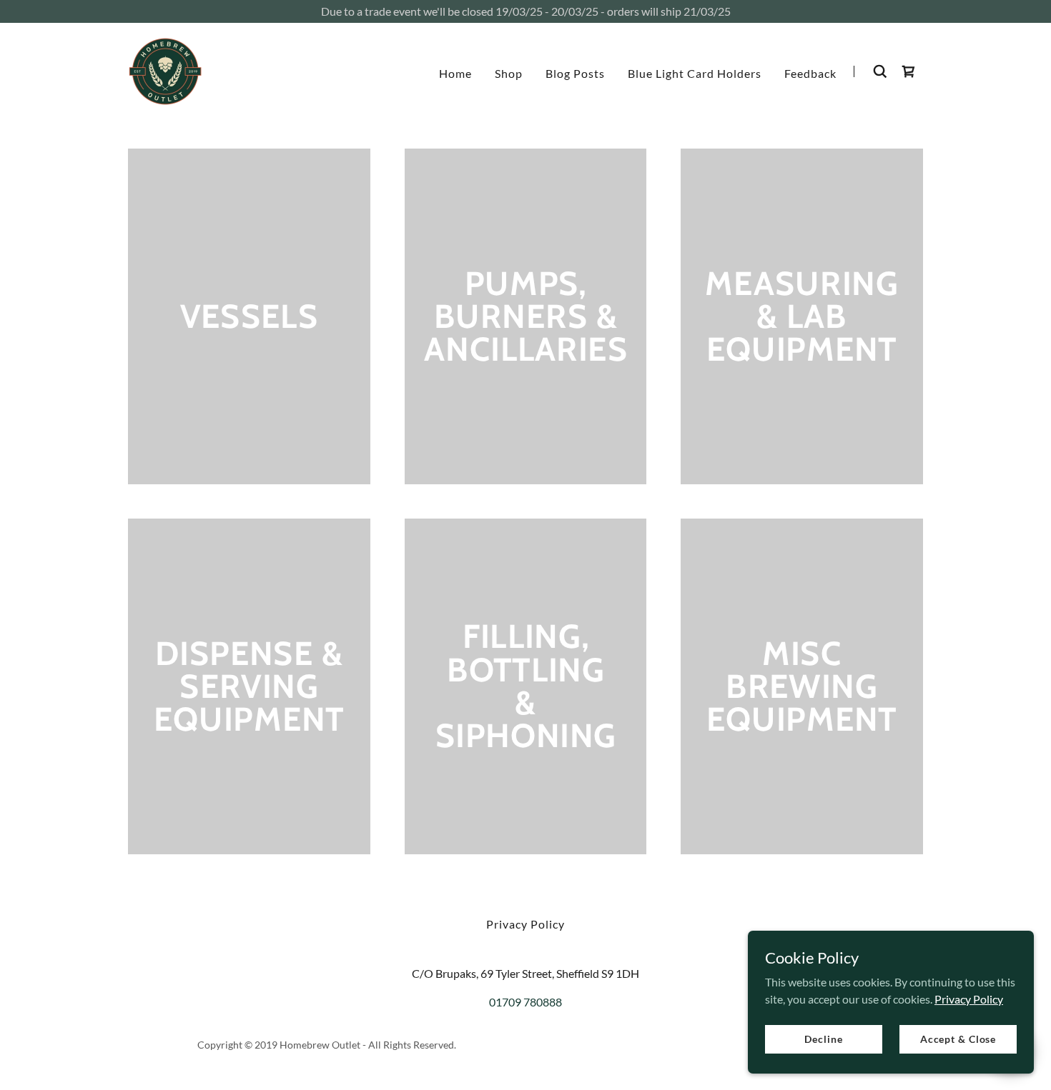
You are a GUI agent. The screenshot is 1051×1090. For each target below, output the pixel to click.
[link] (165, 69)
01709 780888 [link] (525, 1002)
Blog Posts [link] (575, 73)
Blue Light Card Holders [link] (694, 73)
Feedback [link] (810, 73)
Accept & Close (958, 1039)
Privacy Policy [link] (525, 924)
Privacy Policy (968, 998)
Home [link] (455, 73)
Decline (823, 1039)
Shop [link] (509, 73)
